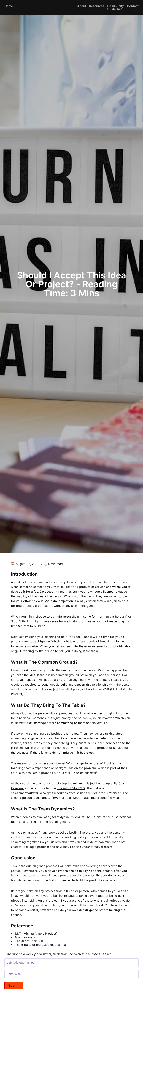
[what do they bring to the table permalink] (9, 705)
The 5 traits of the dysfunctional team (42, 945)
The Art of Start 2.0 (71, 788)
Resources (96, 6)
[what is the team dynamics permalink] (9, 809)
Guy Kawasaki (25, 937)
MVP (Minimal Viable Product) (36, 933)
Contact (133, 6)
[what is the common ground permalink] (9, 662)
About (81, 6)
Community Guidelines (115, 7)
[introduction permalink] (9, 574)
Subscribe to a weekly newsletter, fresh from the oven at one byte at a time (57, 954)
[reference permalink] (9, 926)
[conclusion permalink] (9, 858)
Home (8, 6)
